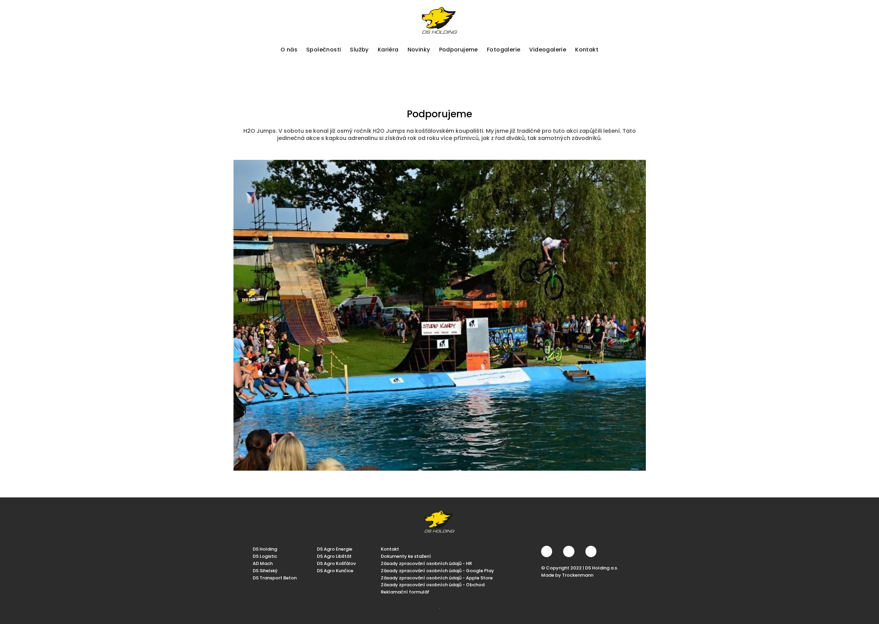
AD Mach (263, 563)
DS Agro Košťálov (336, 563)
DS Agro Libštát (334, 556)
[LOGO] (439, 20)
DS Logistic (265, 556)
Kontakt (390, 549)
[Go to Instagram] (568, 551)
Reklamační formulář (405, 592)
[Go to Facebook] (546, 551)
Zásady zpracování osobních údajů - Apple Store (437, 577)
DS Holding (265, 549)
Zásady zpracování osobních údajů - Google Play (437, 570)
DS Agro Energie (334, 549)
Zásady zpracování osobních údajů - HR (426, 563)
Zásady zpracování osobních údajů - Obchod (432, 584)
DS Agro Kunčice (335, 570)
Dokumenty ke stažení (406, 556)
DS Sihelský (265, 570)
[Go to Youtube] (590, 551)
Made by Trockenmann (567, 575)
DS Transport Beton (275, 577)
